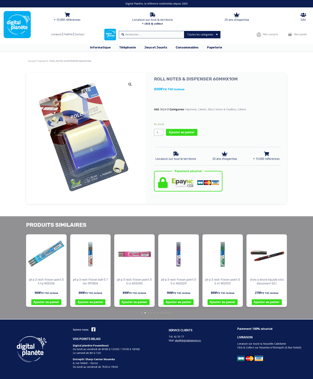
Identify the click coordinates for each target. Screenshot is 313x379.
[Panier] (290, 34)
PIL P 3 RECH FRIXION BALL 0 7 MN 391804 (90, 281)
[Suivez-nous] (93, 329)
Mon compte (270, 34)
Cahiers (241, 109)
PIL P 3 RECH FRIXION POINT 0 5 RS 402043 (134, 281)
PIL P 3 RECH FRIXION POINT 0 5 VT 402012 (222, 281)
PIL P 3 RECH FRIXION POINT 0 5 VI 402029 (178, 281)
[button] (130, 84)
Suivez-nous (80, 329)
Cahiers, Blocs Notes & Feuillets (217, 109)
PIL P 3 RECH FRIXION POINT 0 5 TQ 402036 (46, 281)
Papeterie (42, 61)
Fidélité (68, 34)
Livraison (56, 34)
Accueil (32, 61)
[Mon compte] (258, 34)
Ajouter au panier (182, 132)
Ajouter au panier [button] (46, 302)
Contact (80, 34)
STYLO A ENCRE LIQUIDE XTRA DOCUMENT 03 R (267, 281)
